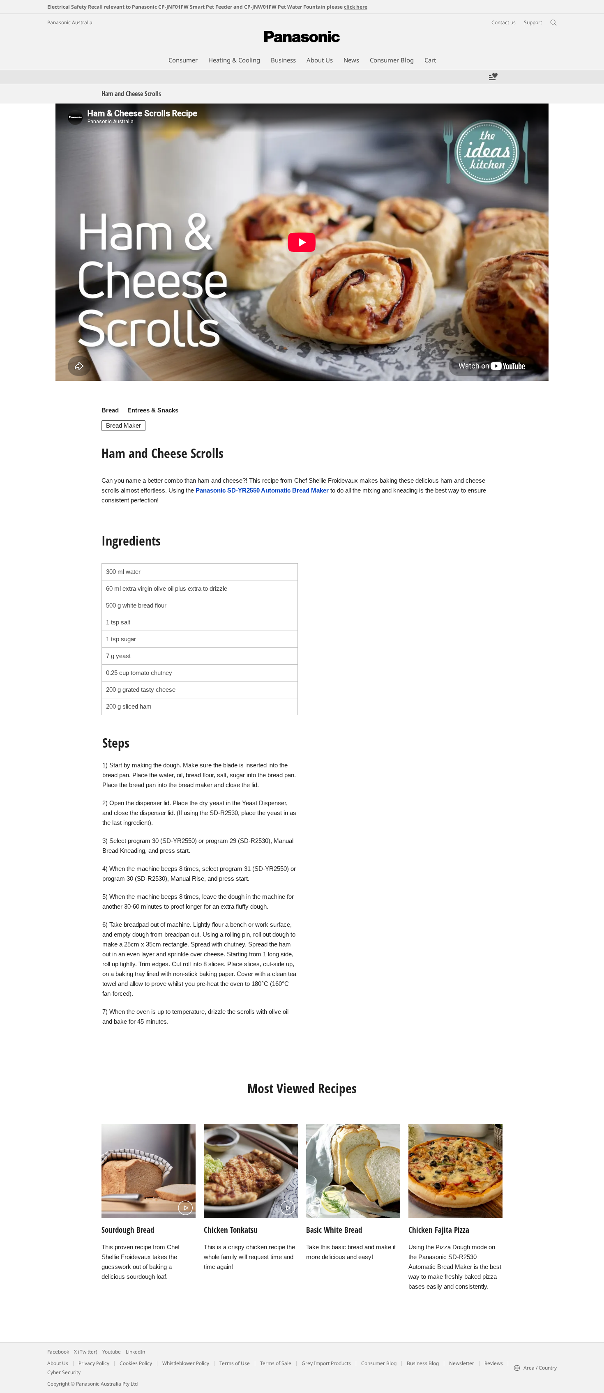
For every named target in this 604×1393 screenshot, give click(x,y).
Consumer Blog (379, 1363)
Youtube (111, 1351)
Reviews (493, 1363)
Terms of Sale (275, 1363)
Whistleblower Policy (185, 1363)
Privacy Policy (93, 1363)
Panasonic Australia (69, 22)
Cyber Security (64, 1372)
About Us (57, 1363)
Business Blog (423, 1363)
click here (355, 6)
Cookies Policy (136, 1363)
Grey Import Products (326, 1363)
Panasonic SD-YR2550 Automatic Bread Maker (262, 490)
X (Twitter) (85, 1351)
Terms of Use (234, 1363)
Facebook (58, 1351)
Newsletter (461, 1363)
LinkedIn (135, 1351)
